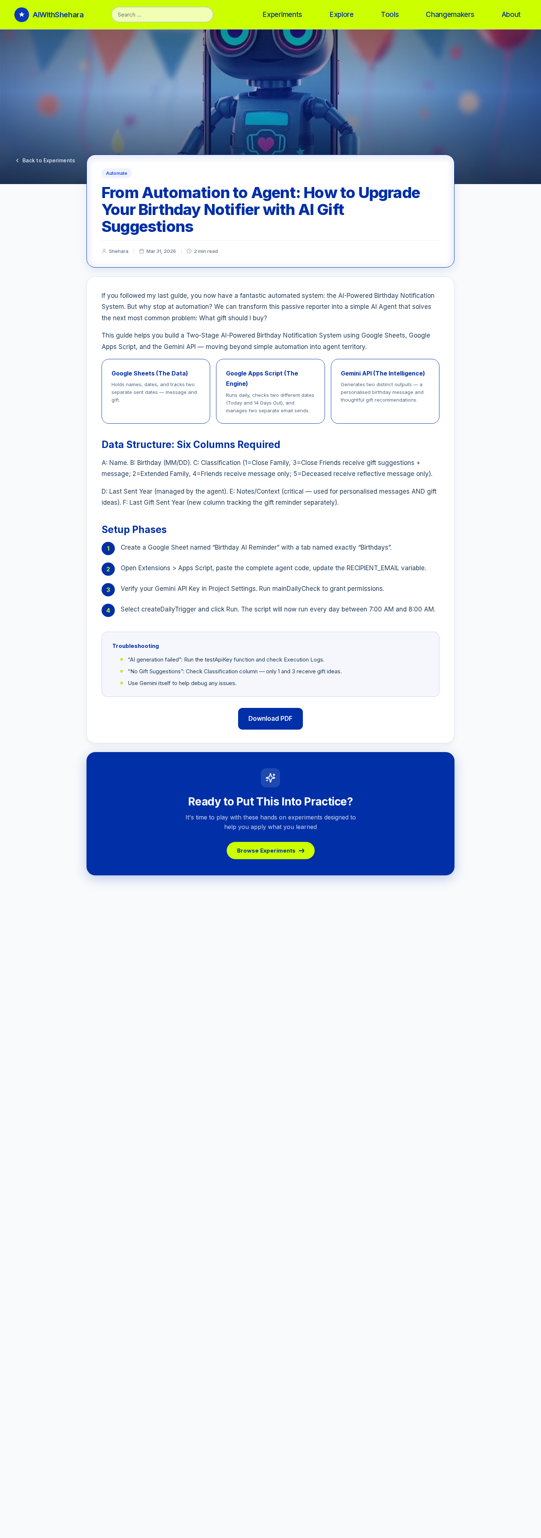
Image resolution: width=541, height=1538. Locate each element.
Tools (390, 14)
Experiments (282, 14)
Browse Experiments (266, 850)
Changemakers (450, 14)
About (511, 14)
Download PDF (270, 718)
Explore (341, 14)
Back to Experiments (48, 160)
